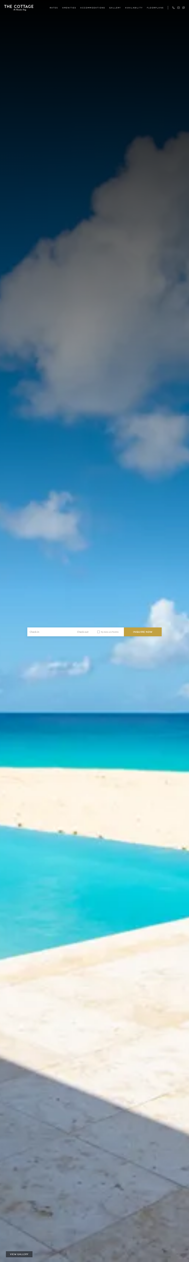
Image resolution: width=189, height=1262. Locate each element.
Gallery (115, 7)
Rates (54, 7)
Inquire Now (143, 632)
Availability (134, 7)
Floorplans (155, 7)
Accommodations (92, 7)
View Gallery (19, 1254)
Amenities (69, 7)
